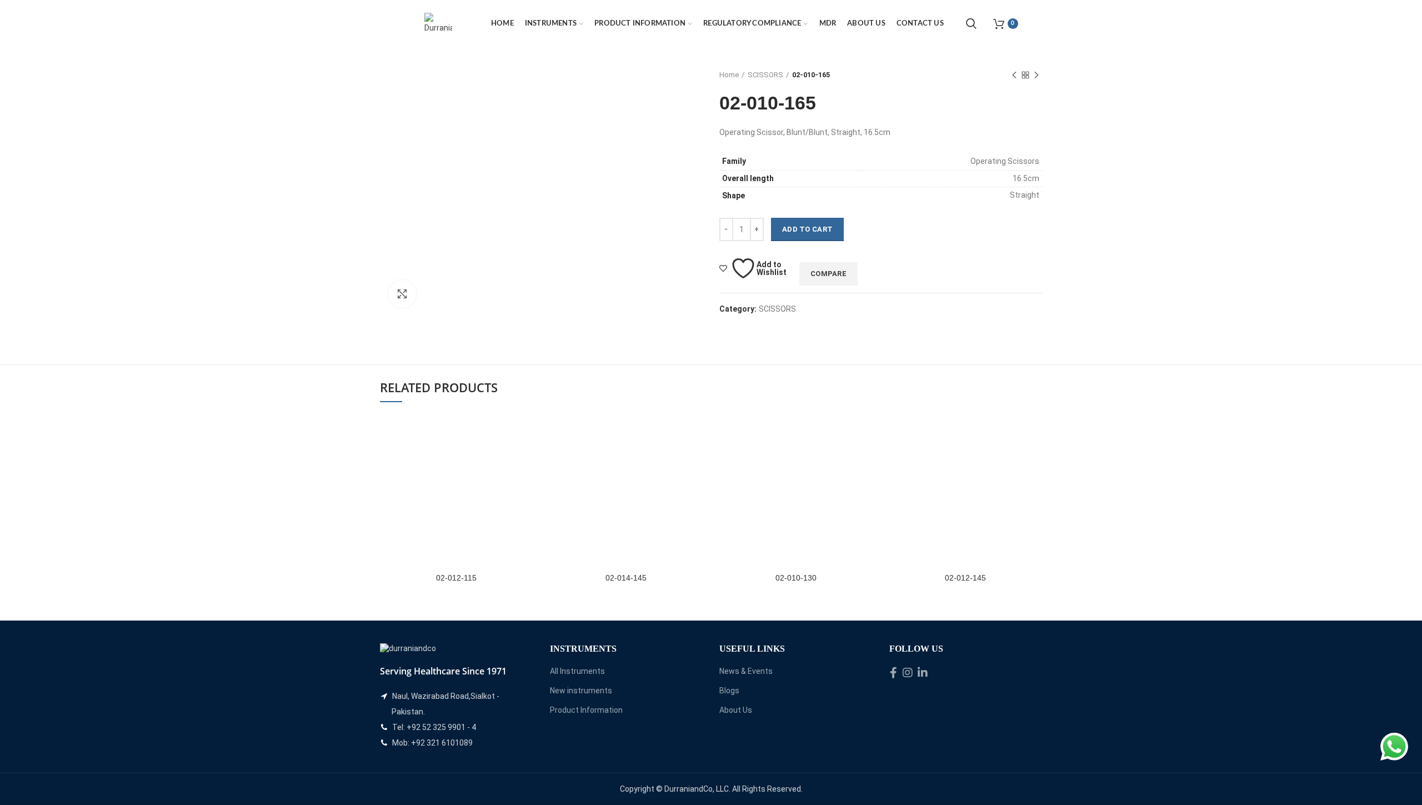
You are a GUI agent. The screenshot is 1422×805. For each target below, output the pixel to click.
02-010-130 (796, 577)
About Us (735, 710)
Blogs (729, 690)
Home (729, 75)
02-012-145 (965, 577)
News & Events (746, 671)
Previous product (1014, 75)
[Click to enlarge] (402, 294)
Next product (1036, 75)
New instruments (581, 690)
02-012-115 (456, 577)
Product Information (586, 710)
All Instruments (577, 671)
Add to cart (807, 229)
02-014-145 (626, 577)
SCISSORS (765, 75)
